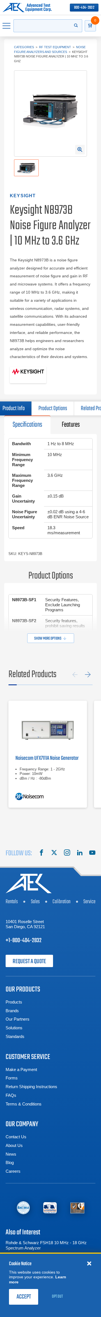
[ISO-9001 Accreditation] (77, 1207)
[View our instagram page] (67, 853)
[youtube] (92, 853)
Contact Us (16, 1136)
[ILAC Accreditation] (23, 1208)
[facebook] (41, 853)
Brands (12, 1010)
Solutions (14, 1027)
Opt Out (57, 1296)
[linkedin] (80, 853)
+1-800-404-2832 (24, 940)
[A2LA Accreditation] (50, 1207)
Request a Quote (29, 961)
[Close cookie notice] (89, 1263)
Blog (10, 1162)
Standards (15, 1036)
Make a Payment (21, 1069)
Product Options (52, 408)
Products (14, 1002)
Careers (13, 1171)
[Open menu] (7, 25)
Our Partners (17, 1019)
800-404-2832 (84, 7)
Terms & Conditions (24, 1104)
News (11, 1154)
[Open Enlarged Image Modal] (80, 149)
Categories (24, 47)
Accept (24, 1297)
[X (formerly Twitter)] (54, 853)
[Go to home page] (27, 7)
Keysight (23, 195)
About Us (14, 1145)
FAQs (11, 1095)
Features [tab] (71, 424)
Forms (12, 1078)
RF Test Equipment (55, 47)
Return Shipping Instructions (31, 1086)
